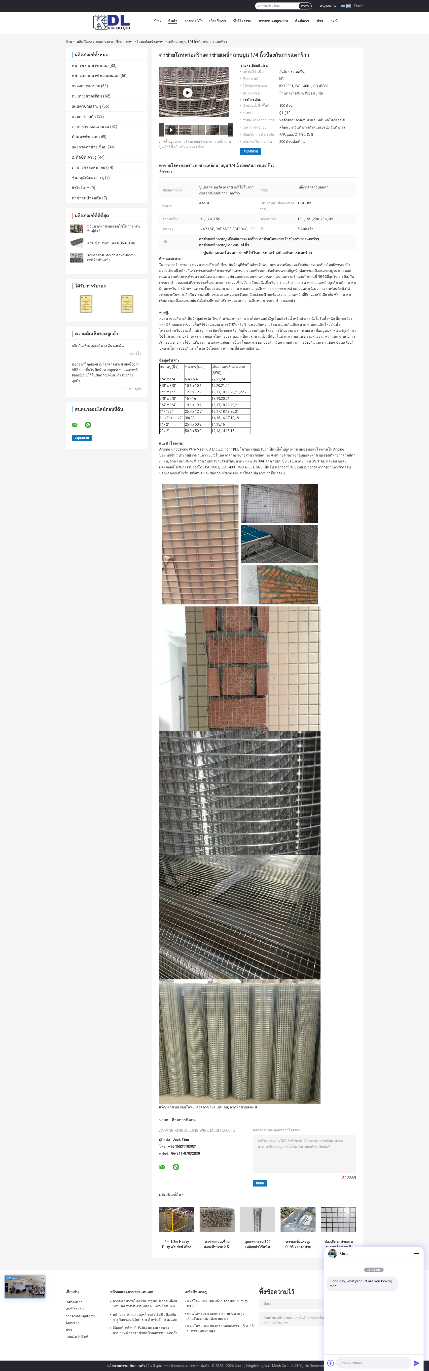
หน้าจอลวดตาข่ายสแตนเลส (96, 75)
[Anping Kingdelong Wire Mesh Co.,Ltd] (111, 22)
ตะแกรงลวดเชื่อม (109, 42)
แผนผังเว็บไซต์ (77, 1337)
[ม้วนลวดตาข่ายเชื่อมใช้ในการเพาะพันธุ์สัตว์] (76, 229)
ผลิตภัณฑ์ (84, 42)
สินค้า (172, 21)
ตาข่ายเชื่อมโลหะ (180, 1107)
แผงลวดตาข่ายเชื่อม (89, 147)
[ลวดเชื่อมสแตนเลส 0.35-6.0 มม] (76, 243)
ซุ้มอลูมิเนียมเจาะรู (88, 177)
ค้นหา (305, 6)
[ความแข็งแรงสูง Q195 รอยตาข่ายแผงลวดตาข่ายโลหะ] (298, 1219)
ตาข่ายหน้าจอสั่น (86, 198)
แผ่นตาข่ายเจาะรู (86, 106)
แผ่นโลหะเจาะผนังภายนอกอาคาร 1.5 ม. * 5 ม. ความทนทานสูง (220, 1328)
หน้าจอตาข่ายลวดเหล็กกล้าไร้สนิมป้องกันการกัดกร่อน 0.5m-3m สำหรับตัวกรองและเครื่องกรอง (145, 1318)
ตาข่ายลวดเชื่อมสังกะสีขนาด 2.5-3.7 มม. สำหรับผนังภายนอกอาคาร (217, 1244)
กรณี (334, 21)
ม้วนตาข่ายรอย (85, 137)
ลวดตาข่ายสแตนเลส (212, 1107)
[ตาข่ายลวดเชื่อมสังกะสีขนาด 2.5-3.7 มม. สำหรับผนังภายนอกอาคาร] (217, 1219)
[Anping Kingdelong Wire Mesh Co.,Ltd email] (78, 425)
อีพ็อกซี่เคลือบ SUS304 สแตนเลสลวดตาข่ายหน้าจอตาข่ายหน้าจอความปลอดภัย (145, 1330)
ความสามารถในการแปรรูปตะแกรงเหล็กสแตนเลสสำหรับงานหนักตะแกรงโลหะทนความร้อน (145, 1304)
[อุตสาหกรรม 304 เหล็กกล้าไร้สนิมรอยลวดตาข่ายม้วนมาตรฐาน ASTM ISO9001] (257, 1219)
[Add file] (330, 1363)
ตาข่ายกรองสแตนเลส (90, 126)
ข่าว (320, 21)
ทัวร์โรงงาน (242, 21)
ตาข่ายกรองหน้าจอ (88, 167)
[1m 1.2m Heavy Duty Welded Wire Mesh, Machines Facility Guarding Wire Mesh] (176, 1219)
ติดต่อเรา (302, 21)
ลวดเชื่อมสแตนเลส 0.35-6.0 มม (111, 243)
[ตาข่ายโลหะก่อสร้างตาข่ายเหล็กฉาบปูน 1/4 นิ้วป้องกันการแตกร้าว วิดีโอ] (187, 92)
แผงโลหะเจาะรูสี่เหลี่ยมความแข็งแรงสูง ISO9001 (218, 1303)
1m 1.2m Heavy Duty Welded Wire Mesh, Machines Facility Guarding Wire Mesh (176, 1244)
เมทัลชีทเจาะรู (84, 157)
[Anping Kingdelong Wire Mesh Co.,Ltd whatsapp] (91, 425)
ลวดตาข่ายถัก (84, 116)
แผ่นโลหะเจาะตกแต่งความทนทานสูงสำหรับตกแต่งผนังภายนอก (216, 1316)
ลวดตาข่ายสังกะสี (243, 1107)
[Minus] (417, 1254)
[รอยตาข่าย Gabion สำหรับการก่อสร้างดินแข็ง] (76, 258)
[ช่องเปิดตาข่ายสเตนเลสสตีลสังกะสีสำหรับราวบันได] (338, 1219)
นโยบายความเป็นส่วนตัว (126, 1366)
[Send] (417, 1363)
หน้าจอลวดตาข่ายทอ (90, 65)
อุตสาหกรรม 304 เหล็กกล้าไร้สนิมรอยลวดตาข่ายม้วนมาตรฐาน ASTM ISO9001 (258, 1244)
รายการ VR (193, 21)
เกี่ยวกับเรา (217, 21)
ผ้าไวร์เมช (80, 187)
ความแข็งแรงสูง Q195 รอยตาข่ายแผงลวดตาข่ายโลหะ (298, 1244)
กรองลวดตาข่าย (86, 86)
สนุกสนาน (328, 6)
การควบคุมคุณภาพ (273, 21)
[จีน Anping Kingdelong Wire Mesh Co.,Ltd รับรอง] (86, 303)
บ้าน (157, 21)
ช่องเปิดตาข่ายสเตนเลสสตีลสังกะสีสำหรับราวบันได (338, 1244)
